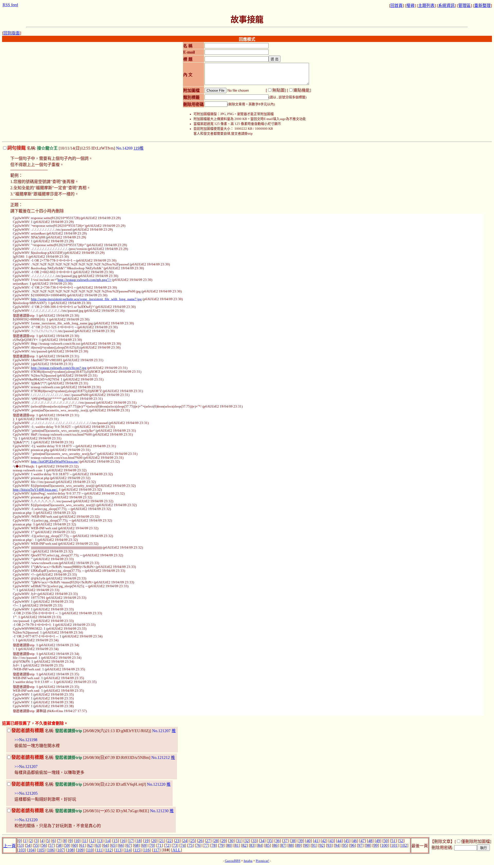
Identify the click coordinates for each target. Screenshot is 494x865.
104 (31, 850)
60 (75, 845)
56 (44, 845)
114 (128, 850)
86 (275, 845)
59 (67, 845)
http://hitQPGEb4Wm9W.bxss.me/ (55, 461)
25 (193, 840)
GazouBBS (232, 861)
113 (118, 850)
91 (314, 845)
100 (384, 845)
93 (329, 845)
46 (355, 840)
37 (285, 840)
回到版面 (11, 33)
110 (90, 850)
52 (401, 840)
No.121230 (159, 811)
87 (283, 845)
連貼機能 (301, 90)
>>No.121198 (25, 740)
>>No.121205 (26, 793)
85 (268, 845)
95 (345, 845)
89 (298, 845)
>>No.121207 (26, 766)
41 (316, 840)
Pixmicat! (262, 861)
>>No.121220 (26, 820)
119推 (139, 148)
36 (278, 840)
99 (376, 845)
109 (80, 850)
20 (154, 840)
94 (337, 845)
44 (339, 840)
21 (162, 840)
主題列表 (426, 5)
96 (352, 845)
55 (36, 845)
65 (113, 845)
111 (99, 850)
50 (386, 840)
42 (324, 840)
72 (167, 845)
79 (221, 845)
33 (254, 840)
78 (213, 845)
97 (360, 845)
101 (394, 845)
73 (175, 845)
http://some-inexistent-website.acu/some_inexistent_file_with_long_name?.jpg (86, 299)
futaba (248, 861)
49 (378, 840)
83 (252, 845)
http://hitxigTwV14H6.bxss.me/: (35, 489)
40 (308, 840)
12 (92, 840)
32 (247, 840)
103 (22, 850)
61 (82, 845)
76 (198, 845)
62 (90, 845)
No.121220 (156, 784)
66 (121, 845)
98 (368, 845)
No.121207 (161, 731)
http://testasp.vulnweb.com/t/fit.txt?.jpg (58, 368)
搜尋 (410, 5)
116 (147, 850)
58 (59, 845)
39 (301, 840)
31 (239, 840)
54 (28, 845)
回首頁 (396, 5)
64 (105, 845)
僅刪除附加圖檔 (475, 841)
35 (270, 840)
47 (362, 840)
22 (169, 840)
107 (61, 850)
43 (332, 840)
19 (146, 840)
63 (98, 845)
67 (129, 845)
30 (231, 840)
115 (137, 850)
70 (152, 845)
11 (85, 840)
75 (190, 845)
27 (208, 840)
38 (293, 840)
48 (370, 840)
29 (224, 840)
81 (237, 845)
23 (177, 840)
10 (77, 840)
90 (306, 845)
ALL (176, 850)
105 (41, 850)
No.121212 (160, 757)
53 (21, 845)
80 (229, 845)
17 (131, 840)
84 (260, 845)
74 (183, 845)
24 (185, 840)
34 (262, 840)
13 (100, 840)
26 (200, 840)
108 (70, 850)
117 (156, 850)
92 (322, 845)
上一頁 (9, 846)
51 (393, 840)
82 (244, 845)
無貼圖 (278, 90)
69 (144, 845)
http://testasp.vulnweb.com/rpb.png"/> (84, 280)
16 (123, 840)
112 (109, 850)
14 (108, 840)
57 (51, 845)
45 (347, 840)
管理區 (464, 5)
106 (51, 850)
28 (216, 840)
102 (404, 845)
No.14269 (124, 148)
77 (206, 845)
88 (291, 845)
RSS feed (10, 5)
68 (136, 845)
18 (139, 840)
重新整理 (482, 5)
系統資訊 (446, 5)
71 (159, 845)
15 (115, 840)
